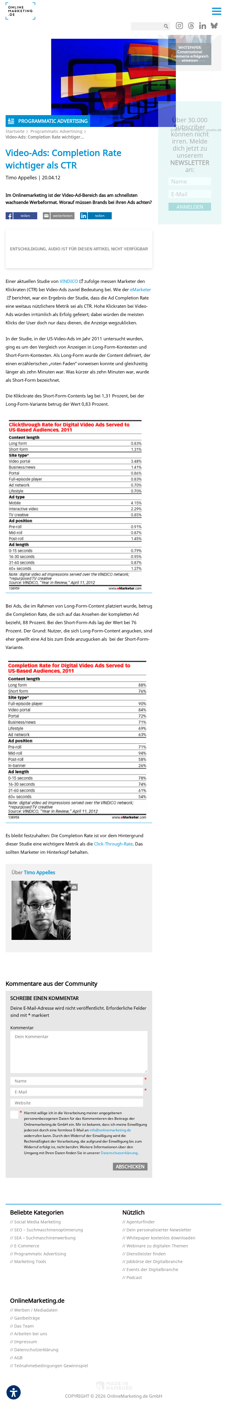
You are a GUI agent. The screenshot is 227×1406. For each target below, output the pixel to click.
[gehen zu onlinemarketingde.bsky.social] (214, 27)
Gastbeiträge (27, 1318)
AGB (18, 1357)
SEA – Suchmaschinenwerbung (45, 1238)
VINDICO (69, 281)
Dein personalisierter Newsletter (159, 1230)
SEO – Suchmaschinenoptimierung (48, 1230)
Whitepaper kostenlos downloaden (161, 1238)
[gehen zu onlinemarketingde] (179, 27)
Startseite (15, 131)
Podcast (134, 1277)
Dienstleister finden (146, 1254)
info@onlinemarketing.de (110, 1130)
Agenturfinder (141, 1222)
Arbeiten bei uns (30, 1333)
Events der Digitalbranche (152, 1269)
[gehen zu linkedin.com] (202, 27)
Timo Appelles (39, 872)
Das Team (24, 1326)
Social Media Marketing (37, 1222)
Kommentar (22, 1027)
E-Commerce (26, 1246)
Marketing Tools (30, 1261)
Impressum (25, 1341)
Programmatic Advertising (56, 131)
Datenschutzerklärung (119, 1152)
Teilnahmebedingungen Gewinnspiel (51, 1365)
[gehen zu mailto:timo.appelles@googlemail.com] (74, 887)
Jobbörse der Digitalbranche (155, 1261)
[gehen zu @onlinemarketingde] (191, 27)
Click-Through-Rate (113, 844)
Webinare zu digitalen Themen (157, 1246)
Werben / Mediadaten (36, 1310)
